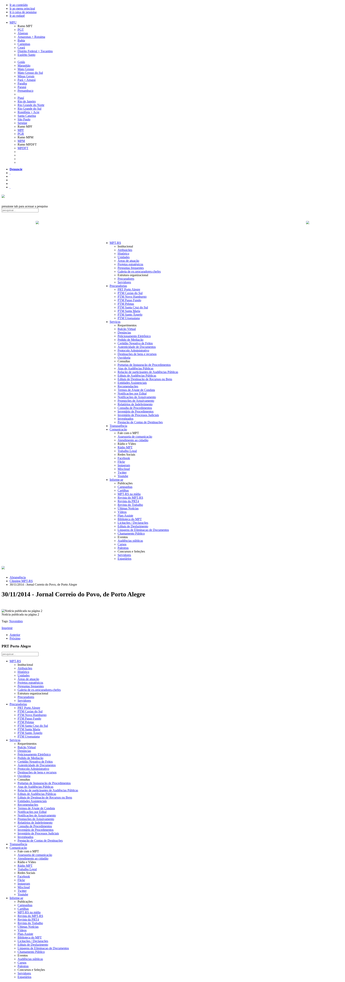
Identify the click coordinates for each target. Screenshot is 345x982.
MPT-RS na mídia (129, 494)
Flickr (121, 461)
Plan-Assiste (125, 515)
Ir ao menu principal (22, 8)
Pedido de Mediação (130, 339)
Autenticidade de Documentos (137, 347)
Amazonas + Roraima (31, 36)
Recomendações (128, 386)
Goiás (21, 62)
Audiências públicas (130, 540)
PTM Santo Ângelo (130, 314)
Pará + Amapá (27, 80)
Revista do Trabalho (130, 504)
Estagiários (124, 558)
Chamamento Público (131, 533)
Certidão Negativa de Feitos (135, 343)
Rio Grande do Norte (31, 105)
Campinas (24, 44)
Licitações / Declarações (133, 522)
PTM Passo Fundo (129, 300)
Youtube (123, 476)
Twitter (122, 472)
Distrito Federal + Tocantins (35, 51)
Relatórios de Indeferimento (135, 404)
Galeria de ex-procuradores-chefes (139, 271)
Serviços (115, 321)
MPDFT (23, 148)
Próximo (15, 638)
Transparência (118, 425)
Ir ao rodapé (17, 15)
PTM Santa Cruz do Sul (133, 307)
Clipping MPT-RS (21, 581)
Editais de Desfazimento (133, 526)
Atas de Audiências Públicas (135, 368)
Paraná (22, 87)
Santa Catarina (27, 115)
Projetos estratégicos (130, 264)
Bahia (21, 40)
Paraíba (22, 83)
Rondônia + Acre (28, 112)
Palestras (123, 548)
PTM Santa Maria (129, 311)
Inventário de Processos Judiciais (138, 415)
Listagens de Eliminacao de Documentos (143, 530)
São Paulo (24, 119)
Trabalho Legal (127, 451)
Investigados (125, 418)
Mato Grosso (26, 69)
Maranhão (24, 65)
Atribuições (125, 250)
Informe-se (116, 479)
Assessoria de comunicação (135, 436)
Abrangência (18, 577)
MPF (21, 130)
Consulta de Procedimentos (135, 408)
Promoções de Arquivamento (136, 400)
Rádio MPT (125, 447)
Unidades (124, 257)
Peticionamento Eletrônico (134, 336)
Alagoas (23, 33)
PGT (21, 29)
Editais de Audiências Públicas (137, 375)
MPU (13, 22)
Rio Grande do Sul (29, 108)
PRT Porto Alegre (129, 289)
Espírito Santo (26, 54)
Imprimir (7, 628)
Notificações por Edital (132, 393)
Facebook (124, 458)
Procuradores (126, 278)
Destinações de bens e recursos (137, 354)
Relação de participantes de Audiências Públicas (148, 372)
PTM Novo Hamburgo (132, 296)
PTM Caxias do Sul (130, 293)
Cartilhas (123, 490)
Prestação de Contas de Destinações (140, 422)
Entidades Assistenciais (132, 382)
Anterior (15, 634)
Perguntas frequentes (131, 268)
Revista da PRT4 (128, 501)
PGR (21, 133)
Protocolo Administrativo (133, 350)
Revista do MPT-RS (130, 497)
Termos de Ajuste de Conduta (136, 390)
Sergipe (22, 123)
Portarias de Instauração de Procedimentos (144, 364)
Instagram (124, 465)
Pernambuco (25, 90)
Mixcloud (124, 469)
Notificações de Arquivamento (137, 397)
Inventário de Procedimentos (136, 411)
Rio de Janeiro (27, 101)
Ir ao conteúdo (19, 5)
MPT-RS (115, 242)
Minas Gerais (26, 76)
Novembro (16, 621)
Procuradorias (118, 286)
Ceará (21, 47)
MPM (21, 141)
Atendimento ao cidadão (133, 440)
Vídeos (122, 512)
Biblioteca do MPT (130, 519)
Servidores (124, 282)
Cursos (122, 544)
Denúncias (124, 332)
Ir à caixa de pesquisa (23, 12)
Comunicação (118, 429)
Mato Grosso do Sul (30, 72)
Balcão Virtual (127, 329)
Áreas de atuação (128, 260)
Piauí (21, 97)
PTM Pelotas (126, 303)
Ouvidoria (124, 357)
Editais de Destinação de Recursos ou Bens (145, 379)
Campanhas (125, 487)
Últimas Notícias (128, 508)
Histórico (123, 253)
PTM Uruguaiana (129, 318)
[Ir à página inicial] (172, 227)
